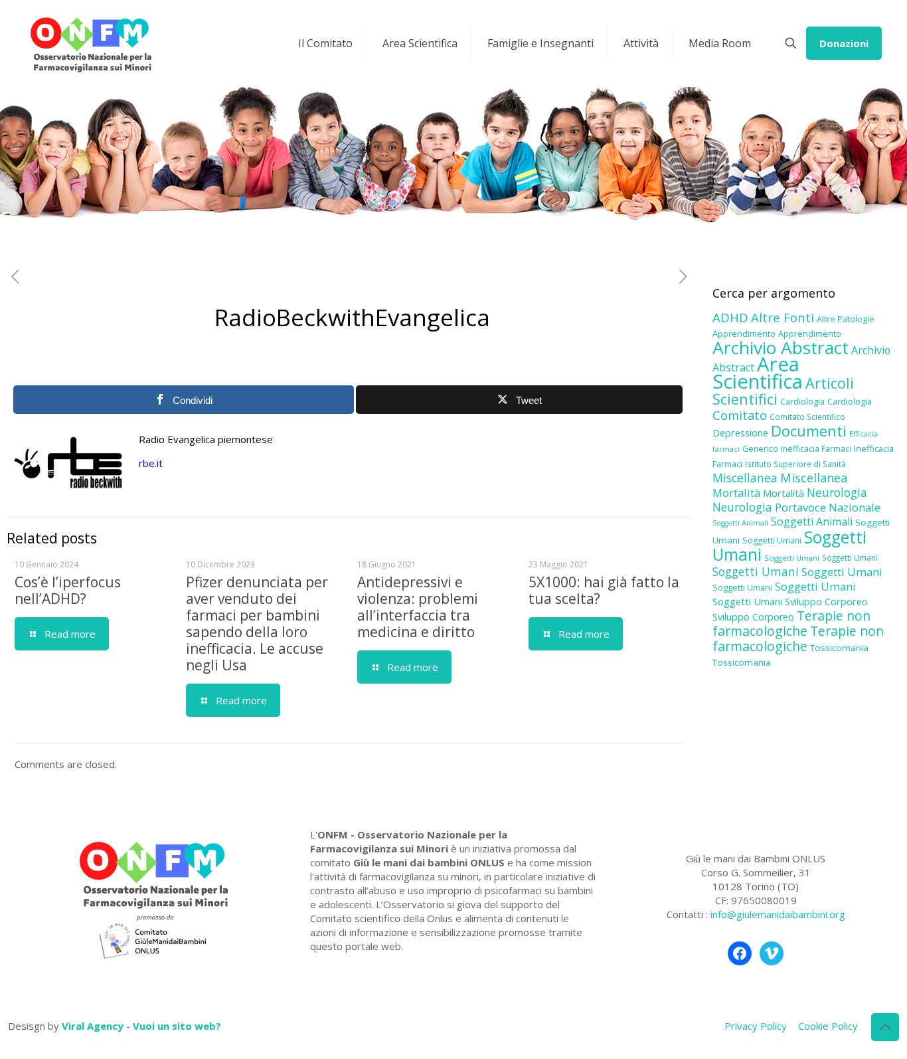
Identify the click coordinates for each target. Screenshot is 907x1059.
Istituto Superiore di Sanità (795, 463)
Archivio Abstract (780, 347)
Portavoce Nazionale (827, 507)
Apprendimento (744, 333)
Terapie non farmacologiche (791, 623)
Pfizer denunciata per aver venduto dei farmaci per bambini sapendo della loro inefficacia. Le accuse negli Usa (257, 623)
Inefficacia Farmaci (816, 448)
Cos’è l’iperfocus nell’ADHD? (68, 590)
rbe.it (151, 463)
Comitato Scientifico (807, 416)
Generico (760, 448)
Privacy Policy (755, 1025)
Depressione (740, 433)
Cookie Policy (828, 1025)
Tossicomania (839, 648)
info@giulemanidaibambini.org (777, 914)
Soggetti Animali (740, 523)
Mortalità (736, 492)
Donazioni (843, 43)
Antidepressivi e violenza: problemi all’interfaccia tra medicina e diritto (417, 607)
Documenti (809, 430)
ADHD (730, 317)
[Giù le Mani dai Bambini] (90, 43)
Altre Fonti (782, 317)
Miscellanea (745, 478)
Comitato (739, 415)
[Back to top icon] (885, 1027)
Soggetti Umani (771, 540)
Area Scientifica (757, 373)
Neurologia (837, 492)
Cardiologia (802, 401)
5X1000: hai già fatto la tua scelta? (604, 590)
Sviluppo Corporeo (826, 601)
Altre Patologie (845, 319)
